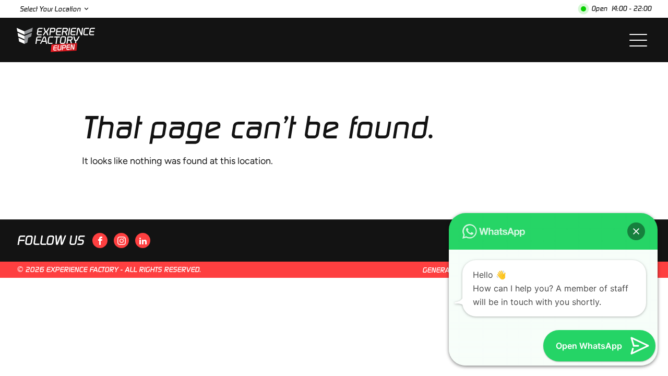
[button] (636, 231)
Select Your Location (50, 9)
